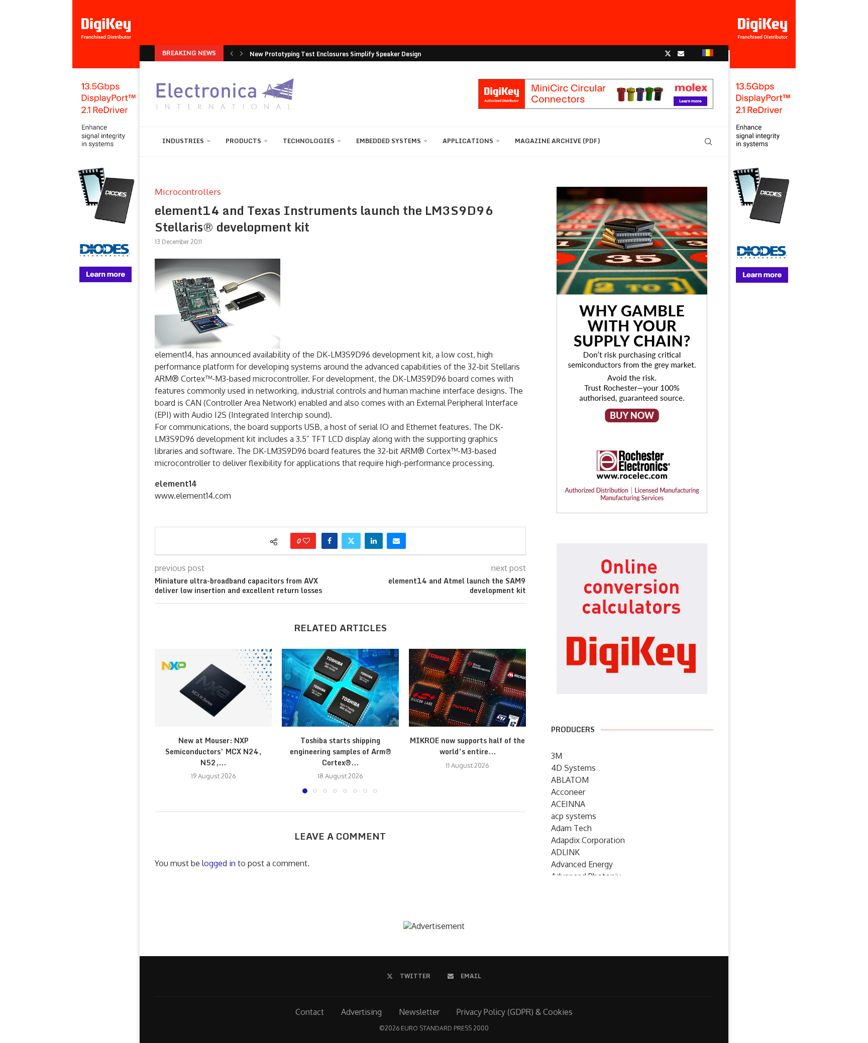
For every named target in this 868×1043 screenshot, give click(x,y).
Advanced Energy (582, 864)
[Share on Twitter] (351, 541)
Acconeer (568, 792)
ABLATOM (570, 780)
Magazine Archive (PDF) (557, 141)
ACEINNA (568, 804)
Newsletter (419, 1012)
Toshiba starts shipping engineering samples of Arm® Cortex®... (340, 751)
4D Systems (573, 768)
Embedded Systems (388, 141)
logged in (219, 863)
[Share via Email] (396, 541)
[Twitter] (668, 53)
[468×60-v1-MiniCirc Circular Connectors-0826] (595, 84)
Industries (183, 141)
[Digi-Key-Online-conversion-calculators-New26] (632, 550)
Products (243, 141)
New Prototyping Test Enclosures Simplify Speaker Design (335, 54)
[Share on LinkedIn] (374, 541)
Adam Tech (571, 828)
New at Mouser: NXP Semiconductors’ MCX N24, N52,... (213, 751)
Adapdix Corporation (588, 840)
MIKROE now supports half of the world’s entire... (467, 746)
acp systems (573, 816)
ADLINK (565, 852)
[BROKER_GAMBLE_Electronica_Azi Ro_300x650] (632, 194)
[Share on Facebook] (329, 541)
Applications (468, 141)
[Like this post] (306, 541)
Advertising (361, 1012)
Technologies (309, 141)
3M (556, 756)
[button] (232, 53)
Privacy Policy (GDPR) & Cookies (515, 1012)
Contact (309, 1012)
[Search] (708, 141)
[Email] (681, 53)
